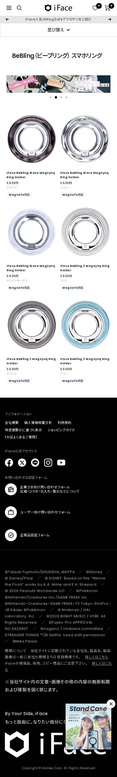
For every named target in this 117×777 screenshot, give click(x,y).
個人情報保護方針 (38, 422)
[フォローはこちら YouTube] (61, 463)
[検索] (19, 7)
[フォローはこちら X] (22, 463)
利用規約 (65, 422)
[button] (51, 97)
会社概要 (12, 422)
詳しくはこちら (96, 657)
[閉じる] (111, 703)
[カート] (107, 8)
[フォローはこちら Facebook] (9, 463)
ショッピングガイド (61, 430)
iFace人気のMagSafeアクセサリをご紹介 (58, 19)
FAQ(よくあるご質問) (21, 437)
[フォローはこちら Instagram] (48, 463)
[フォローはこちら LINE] (35, 463)
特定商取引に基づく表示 (23, 430)
